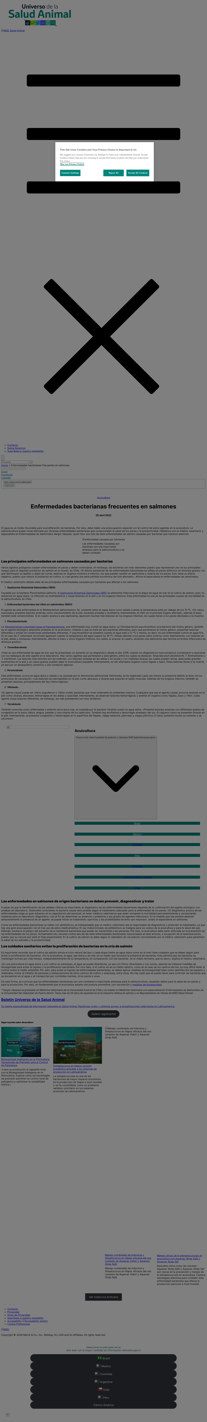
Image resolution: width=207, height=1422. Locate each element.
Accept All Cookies (138, 173)
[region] (104, 161)
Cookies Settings (70, 173)
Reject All (114, 173)
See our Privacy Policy (72, 164)
